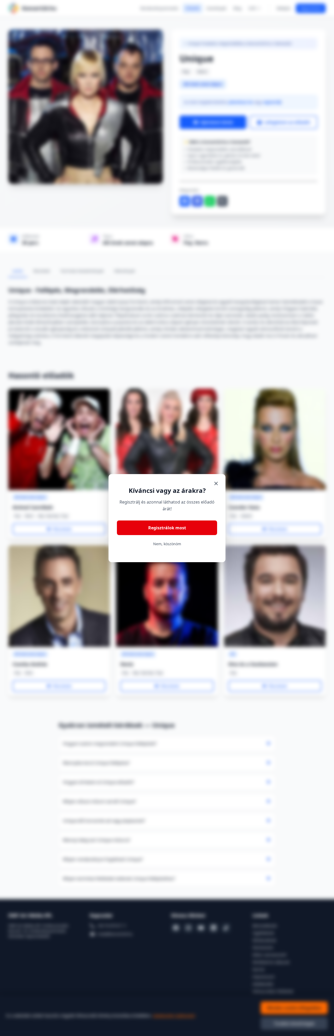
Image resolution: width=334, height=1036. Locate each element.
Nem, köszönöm (167, 543)
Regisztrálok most (167, 528)
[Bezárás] (216, 483)
